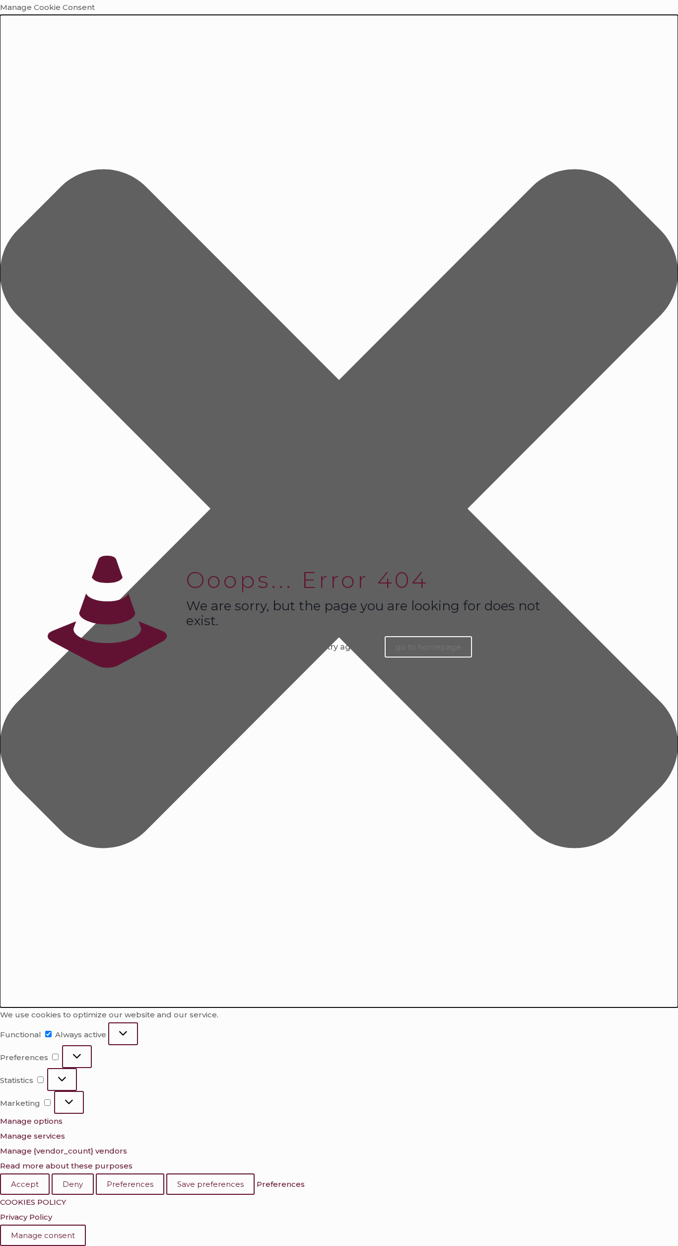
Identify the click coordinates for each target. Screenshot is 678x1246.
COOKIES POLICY (33, 1202)
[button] (339, 511)
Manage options (31, 1121)
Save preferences (210, 1184)
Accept (25, 1184)
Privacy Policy (26, 1217)
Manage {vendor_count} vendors (63, 1151)
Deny (73, 1184)
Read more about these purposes (66, 1165)
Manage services (32, 1136)
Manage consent (43, 1235)
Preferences (130, 1184)
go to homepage (428, 647)
